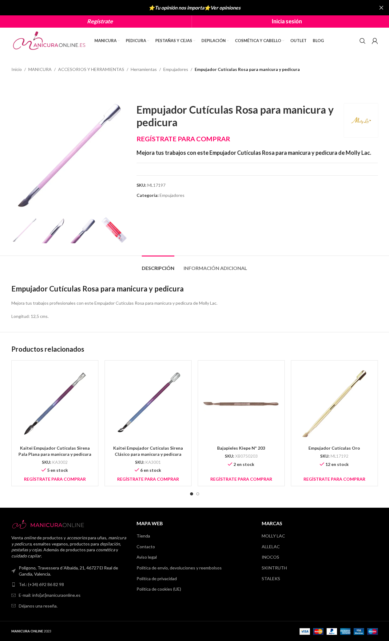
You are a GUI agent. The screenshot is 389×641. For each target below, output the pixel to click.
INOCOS (270, 557)
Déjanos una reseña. (38, 605)
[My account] (375, 41)
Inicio (16, 69)
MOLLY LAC (273, 535)
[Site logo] (49, 40)
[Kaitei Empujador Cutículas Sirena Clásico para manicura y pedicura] (148, 403)
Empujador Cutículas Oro (334, 448)
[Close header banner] (381, 7)
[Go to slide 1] (191, 493)
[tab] (158, 265)
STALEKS (271, 578)
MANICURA (40, 69)
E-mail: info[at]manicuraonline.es (50, 595)
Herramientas (144, 69)
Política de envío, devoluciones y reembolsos (179, 567)
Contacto (146, 546)
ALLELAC (271, 546)
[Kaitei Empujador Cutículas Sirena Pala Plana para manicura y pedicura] (54, 403)
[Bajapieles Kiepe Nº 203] (241, 403)
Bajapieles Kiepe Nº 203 (241, 448)
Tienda (143, 535)
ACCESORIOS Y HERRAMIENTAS (91, 69)
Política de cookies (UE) (159, 589)
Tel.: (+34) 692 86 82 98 (41, 584)
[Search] (362, 41)
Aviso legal (147, 557)
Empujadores (175, 69)
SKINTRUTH (274, 567)
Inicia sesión (287, 21)
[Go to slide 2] (197, 493)
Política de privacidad (157, 578)
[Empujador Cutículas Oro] (334, 403)
